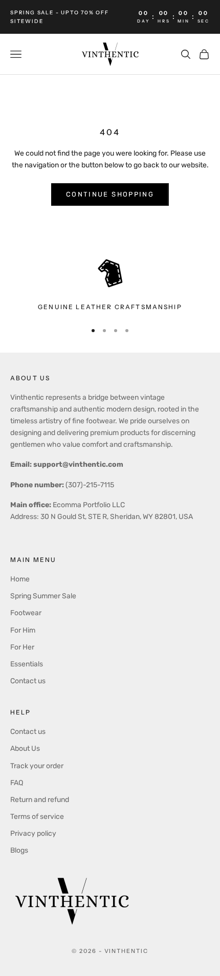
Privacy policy (33, 833)
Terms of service (37, 816)
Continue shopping (110, 194)
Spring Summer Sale (43, 596)
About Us (25, 748)
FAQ (16, 782)
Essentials (26, 664)
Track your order (36, 766)
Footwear (25, 613)
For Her (22, 647)
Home (20, 579)
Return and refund (39, 799)
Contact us (28, 681)
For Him (22, 630)
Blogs (19, 850)
